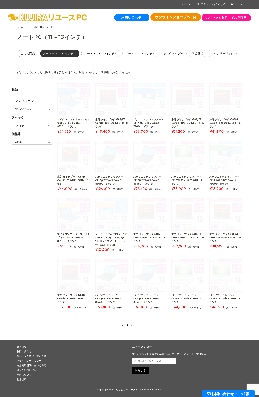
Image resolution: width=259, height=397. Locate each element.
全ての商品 (175, 17)
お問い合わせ (131, 17)
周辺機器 (197, 53)
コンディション (23, 101)
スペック (18, 117)
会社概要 (22, 346)
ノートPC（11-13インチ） (59, 53)
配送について (24, 374)
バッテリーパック (222, 53)
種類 (15, 89)
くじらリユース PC (128, 389)
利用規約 (22, 379)
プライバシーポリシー (29, 360)
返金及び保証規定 (26, 370)
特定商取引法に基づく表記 (31, 365)
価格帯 (16, 134)
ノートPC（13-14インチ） (100, 53)
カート (238, 4)
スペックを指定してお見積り (226, 18)
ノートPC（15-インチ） (140, 53)
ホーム (20, 27)
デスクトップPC (174, 53)
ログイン (185, 4)
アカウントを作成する (213, 4)
